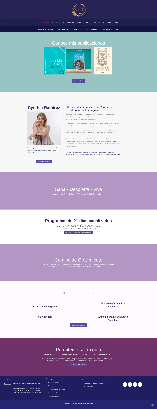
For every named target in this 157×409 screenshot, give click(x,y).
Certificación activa (9, 24)
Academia (87, 22)
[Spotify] (130, 384)
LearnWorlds (113, 22)
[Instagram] (140, 384)
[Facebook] (125, 384)
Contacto (102, 22)
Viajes (79, 22)
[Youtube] (135, 384)
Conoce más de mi (58, 22)
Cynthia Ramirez (43, 22)
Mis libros (70, 22)
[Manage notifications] (152, 405)
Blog (94, 22)
